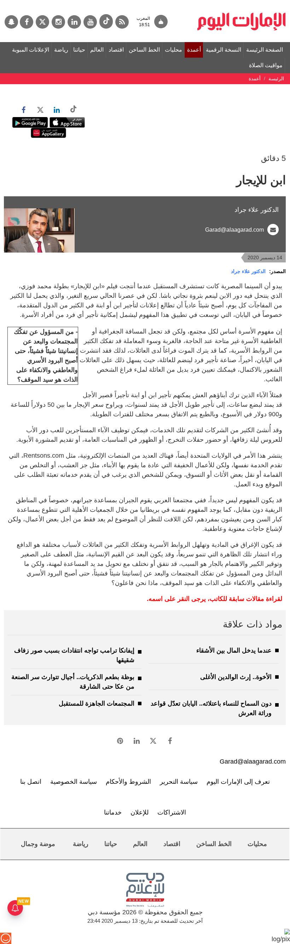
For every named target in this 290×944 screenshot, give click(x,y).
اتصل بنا (30, 781)
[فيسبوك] (26, 22)
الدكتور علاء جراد (248, 271)
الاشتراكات (171, 812)
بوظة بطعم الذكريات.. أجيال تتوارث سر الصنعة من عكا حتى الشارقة (72, 681)
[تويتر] (42, 22)
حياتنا (79, 50)
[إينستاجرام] (58, 22)
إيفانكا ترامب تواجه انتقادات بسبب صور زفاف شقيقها (74, 655)
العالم (97, 50)
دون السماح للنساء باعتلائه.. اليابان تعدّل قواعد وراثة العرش (211, 708)
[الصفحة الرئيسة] (241, 3)
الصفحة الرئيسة (264, 50)
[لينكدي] (74, 22)
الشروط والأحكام (128, 781)
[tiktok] (106, 21)
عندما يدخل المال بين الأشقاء (234, 650)
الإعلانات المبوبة (30, 50)
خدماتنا (113, 812)
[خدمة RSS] (122, 22)
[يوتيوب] (90, 22)
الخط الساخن (144, 50)
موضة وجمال (38, 843)
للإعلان (139, 812)
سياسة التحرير (179, 781)
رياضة (61, 50)
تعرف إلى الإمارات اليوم (238, 781)
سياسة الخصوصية (73, 781)
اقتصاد (116, 50)
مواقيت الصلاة (266, 65)
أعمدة (194, 50)
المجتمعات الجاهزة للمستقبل (96, 703)
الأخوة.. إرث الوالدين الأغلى (236, 677)
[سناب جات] (11, 22)
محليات (173, 50)
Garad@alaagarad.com (234, 230)
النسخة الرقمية (223, 50)
